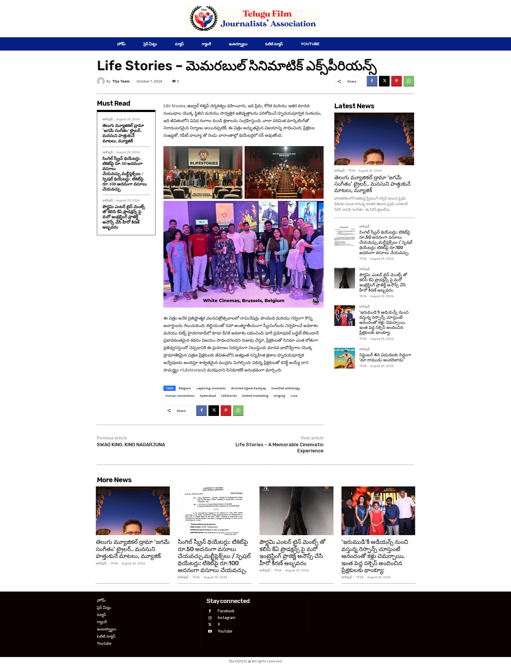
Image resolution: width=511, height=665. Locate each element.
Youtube (225, 631)
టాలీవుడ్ (107, 119)
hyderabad (208, 396)
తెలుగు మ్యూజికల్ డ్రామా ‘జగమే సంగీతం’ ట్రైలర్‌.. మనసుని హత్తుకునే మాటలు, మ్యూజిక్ (123, 133)
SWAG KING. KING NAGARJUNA (131, 445)
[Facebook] (372, 81)
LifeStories (229, 396)
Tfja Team (121, 81)
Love (294, 396)
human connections (180, 396)
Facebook (226, 611)
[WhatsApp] (408, 81)
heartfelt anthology (285, 388)
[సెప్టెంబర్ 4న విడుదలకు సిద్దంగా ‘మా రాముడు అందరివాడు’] (344, 358)
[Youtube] (210, 631)
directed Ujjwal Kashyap (248, 388)
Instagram (227, 618)
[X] (384, 81)
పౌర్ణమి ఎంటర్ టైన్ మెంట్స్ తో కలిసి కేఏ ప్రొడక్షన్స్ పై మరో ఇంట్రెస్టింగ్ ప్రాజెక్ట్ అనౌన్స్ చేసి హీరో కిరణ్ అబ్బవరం (123, 217)
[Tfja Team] (101, 81)
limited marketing (255, 396)
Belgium (185, 388)
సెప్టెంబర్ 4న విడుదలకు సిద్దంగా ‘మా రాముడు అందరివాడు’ (385, 357)
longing (279, 396)
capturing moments (211, 388)
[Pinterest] (396, 81)
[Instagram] (210, 618)
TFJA (351, 170)
